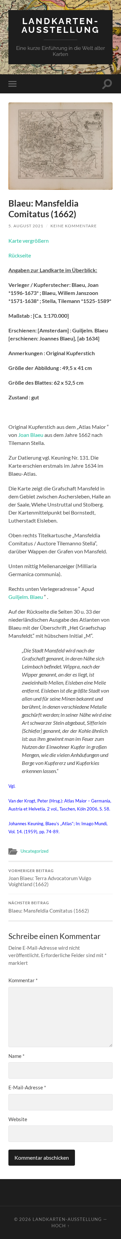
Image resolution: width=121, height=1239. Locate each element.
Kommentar (23, 980)
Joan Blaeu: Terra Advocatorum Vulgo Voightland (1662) (49, 878)
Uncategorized (34, 851)
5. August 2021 (25, 225)
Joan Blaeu (30, 435)
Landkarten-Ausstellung (61, 25)
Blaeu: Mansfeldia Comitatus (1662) (48, 907)
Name (16, 1056)
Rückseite (19, 255)
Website (17, 1119)
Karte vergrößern (28, 240)
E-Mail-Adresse (27, 1087)
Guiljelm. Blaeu (25, 597)
